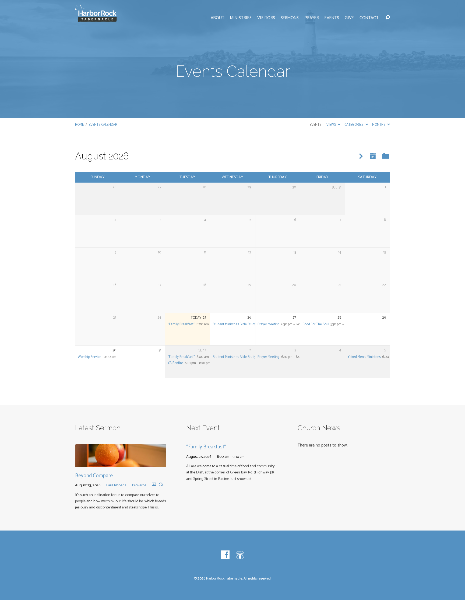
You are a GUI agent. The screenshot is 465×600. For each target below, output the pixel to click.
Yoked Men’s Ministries (364, 357)
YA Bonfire (175, 363)
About (217, 17)
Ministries (241, 17)
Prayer (311, 17)
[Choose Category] (385, 156)
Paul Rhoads (116, 485)
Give (349, 17)
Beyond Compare (94, 476)
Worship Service (89, 357)
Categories (354, 125)
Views (331, 125)
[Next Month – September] (361, 156)
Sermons (290, 17)
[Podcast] (240, 554)
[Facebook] (225, 554)
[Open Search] (388, 17)
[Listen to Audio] (161, 484)
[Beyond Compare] (120, 463)
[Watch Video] (154, 484)
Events (332, 17)
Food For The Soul (316, 324)
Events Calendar (103, 125)
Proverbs (139, 485)
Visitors (266, 17)
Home (79, 125)
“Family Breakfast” (181, 324)
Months (379, 125)
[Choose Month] (373, 156)
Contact (369, 17)
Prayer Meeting (269, 324)
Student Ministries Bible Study (234, 324)
